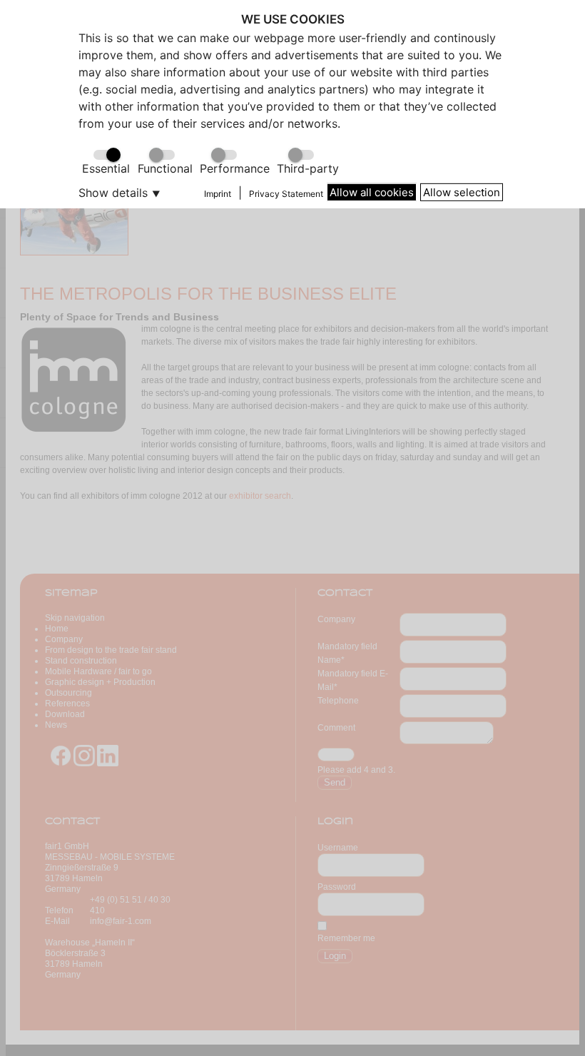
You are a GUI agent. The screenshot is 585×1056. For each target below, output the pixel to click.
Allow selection (461, 191)
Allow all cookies (372, 191)
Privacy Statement (286, 193)
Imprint (217, 193)
